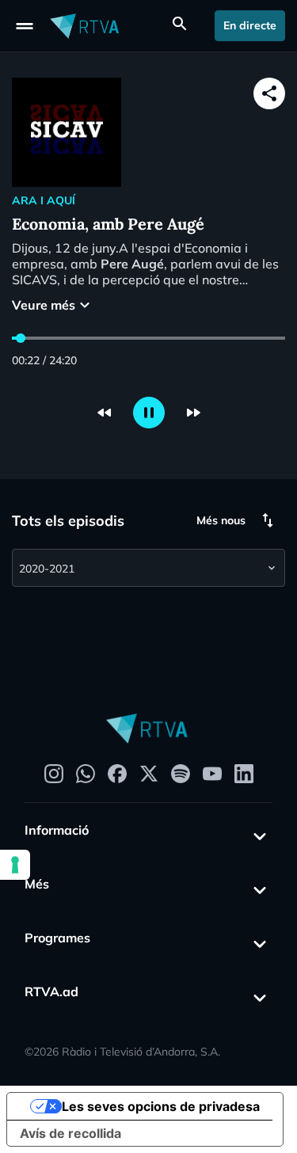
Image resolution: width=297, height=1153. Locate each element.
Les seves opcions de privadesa (161, 1106)
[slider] (20, 338)
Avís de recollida (70, 1133)
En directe (249, 25)
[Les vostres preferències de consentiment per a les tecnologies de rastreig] (15, 865)
